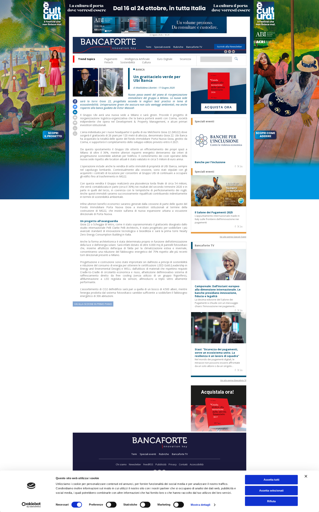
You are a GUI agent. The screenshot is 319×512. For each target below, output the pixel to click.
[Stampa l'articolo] (75, 124)
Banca (140, 69)
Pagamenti (110, 59)
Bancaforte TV (194, 47)
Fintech (108, 62)
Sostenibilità (127, 62)
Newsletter (135, 464)
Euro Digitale (164, 59)
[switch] (111, 505)
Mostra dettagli (200, 504)
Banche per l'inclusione (210, 162)
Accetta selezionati (271, 490)
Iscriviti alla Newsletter (229, 46)
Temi (148, 47)
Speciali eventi (162, 47)
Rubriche (178, 47)
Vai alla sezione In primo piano (93, 304)
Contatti (183, 464)
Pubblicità (160, 464)
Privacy (173, 464)
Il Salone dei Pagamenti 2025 (214, 212)
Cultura (146, 62)
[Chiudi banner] (306, 476)
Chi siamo (121, 464)
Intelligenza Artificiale (137, 59)
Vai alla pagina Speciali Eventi (233, 236)
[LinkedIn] (233, 52)
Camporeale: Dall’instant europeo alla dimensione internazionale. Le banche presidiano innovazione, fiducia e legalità (218, 291)
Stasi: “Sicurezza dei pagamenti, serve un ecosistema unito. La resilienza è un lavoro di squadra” (217, 353)
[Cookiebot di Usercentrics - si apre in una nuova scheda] (31, 505)
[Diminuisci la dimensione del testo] (75, 135)
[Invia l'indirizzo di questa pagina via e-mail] (75, 119)
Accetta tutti (271, 479)
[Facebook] (225, 52)
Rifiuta (271, 501)
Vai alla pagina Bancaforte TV (233, 380)
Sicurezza (185, 59)
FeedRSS (148, 464)
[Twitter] (229, 52)
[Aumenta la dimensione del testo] (75, 129)
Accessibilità (196, 464)
